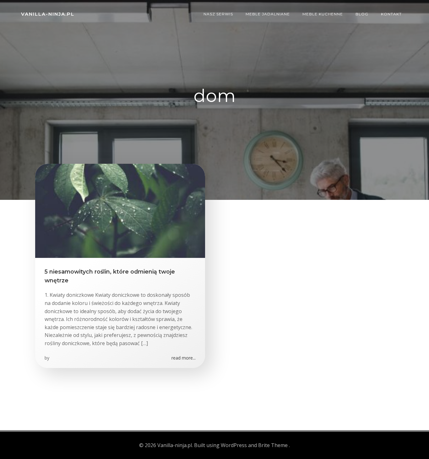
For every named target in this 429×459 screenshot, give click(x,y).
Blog (362, 14)
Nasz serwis (218, 14)
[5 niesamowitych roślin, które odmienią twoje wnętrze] (120, 210)
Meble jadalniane (268, 14)
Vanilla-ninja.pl (47, 14)
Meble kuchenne (322, 14)
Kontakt (391, 14)
